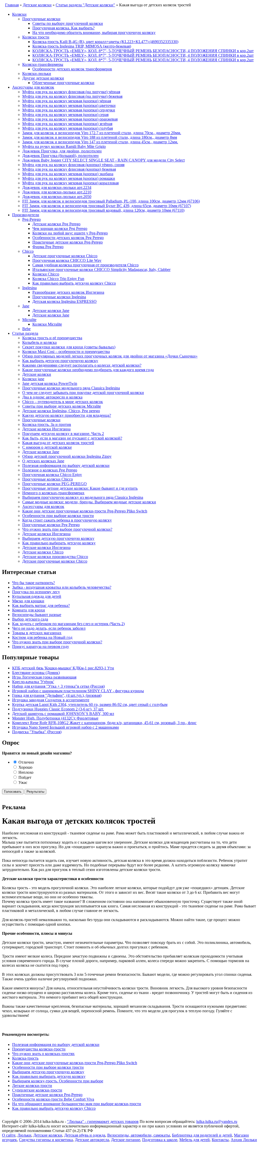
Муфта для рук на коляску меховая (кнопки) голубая (67, 128)
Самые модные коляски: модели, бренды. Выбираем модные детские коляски (89, 502)
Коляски (19, 14)
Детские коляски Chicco (42, 552)
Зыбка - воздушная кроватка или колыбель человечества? (61, 587)
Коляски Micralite (47, 324)
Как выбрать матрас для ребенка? (41, 605)
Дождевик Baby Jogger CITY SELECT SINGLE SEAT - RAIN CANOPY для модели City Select (103, 160)
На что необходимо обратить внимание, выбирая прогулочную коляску (94, 32)
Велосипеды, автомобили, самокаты (138, 1135)
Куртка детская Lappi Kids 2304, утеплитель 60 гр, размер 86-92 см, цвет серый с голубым (89, 704)
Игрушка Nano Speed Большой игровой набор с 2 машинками (65, 727)
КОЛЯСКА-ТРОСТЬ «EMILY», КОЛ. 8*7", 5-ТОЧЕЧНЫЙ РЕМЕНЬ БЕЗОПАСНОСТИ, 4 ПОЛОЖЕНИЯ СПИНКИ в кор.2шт (143, 51)
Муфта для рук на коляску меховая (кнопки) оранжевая (70, 119)
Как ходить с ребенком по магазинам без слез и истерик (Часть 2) (68, 624)
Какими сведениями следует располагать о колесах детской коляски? (81, 365)
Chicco (28, 251)
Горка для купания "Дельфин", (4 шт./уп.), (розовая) (56, 695)
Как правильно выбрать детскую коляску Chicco (74, 283)
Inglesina (29, 288)
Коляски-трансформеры (42, 64)
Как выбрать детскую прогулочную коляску (60, 361)
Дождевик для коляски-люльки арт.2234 (56, 187)
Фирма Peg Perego (47, 247)
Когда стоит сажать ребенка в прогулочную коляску (67, 520)
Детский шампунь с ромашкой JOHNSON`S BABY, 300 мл (63, 713)
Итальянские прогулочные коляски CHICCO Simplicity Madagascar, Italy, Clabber (101, 269)
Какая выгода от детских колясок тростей (58, 443)
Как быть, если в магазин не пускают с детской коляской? (72, 438)
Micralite (29, 319)
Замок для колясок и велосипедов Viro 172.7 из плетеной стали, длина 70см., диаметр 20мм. (101, 133)
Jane (25, 306)
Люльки (24, 1135)
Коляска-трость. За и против (46, 424)
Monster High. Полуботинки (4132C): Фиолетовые (55, 718)
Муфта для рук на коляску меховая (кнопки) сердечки (68, 110)
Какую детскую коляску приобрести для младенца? (66, 415)
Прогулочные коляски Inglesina (59, 297)
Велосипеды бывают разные (36, 614)
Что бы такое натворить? (33, 583)
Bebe (26, 329)
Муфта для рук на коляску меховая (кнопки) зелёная (67, 124)
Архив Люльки (244, 1140)
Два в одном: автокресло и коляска (52, 397)
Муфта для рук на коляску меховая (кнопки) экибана (67, 174)
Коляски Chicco (45, 274)
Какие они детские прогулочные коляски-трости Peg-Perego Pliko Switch (84, 511)
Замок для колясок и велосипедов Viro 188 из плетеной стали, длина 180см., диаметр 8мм (99, 137)
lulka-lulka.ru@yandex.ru (216, 1121)
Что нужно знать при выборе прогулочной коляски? (67, 529)
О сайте (8, 1135)
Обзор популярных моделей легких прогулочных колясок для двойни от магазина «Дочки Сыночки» (110, 356)
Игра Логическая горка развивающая (44, 677)
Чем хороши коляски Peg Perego (59, 228)
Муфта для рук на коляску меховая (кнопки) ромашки (68, 178)
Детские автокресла (92, 1140)
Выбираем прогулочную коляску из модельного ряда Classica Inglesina (82, 497)
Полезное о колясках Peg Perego (49, 470)
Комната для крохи (28, 610)
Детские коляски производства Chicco (55, 556)
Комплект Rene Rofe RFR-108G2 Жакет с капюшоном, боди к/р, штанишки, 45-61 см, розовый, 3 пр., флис (104, 723)
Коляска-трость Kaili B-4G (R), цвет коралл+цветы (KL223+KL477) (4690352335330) (105, 41)
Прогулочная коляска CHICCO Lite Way (66, 260)
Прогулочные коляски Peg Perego (51, 525)
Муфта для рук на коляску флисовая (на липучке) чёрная (71, 92)
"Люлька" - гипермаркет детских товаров (103, 1121)
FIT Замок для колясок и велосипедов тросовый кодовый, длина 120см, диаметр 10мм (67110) (103, 210)
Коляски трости (35, 37)
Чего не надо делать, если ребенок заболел (48, 628)
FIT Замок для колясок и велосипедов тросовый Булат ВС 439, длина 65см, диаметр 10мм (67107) (106, 206)
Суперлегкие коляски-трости (37, 1090)
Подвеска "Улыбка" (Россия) (36, 732)
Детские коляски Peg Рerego (56, 224)
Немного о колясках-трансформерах (53, 493)
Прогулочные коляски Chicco (47, 479)
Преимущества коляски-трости (39, 1049)
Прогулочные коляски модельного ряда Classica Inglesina (71, 388)
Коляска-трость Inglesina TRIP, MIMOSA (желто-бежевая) (81, 46)
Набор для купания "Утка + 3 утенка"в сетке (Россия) (58, 686)
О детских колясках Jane (43, 461)
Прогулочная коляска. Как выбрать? (63, 28)
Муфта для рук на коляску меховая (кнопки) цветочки (69, 105)
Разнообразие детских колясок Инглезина (68, 292)
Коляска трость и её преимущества (52, 338)
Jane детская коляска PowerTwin (49, 383)
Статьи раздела (25, 333)
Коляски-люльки (36, 73)
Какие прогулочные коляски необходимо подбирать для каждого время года (88, 370)
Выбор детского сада (30, 619)
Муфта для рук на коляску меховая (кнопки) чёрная (66, 101)
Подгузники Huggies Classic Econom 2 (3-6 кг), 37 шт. (58, 709)
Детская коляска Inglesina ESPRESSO (64, 301)
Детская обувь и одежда (84, 1135)
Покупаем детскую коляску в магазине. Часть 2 (63, 433)
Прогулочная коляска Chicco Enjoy (52, 474)
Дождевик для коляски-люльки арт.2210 (56, 192)
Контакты (220, 1140)
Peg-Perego (31, 219)
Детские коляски (36, 374)
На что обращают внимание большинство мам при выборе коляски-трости (76, 1104)
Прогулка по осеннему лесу (36, 592)
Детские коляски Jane (50, 310)
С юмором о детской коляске (47, 447)
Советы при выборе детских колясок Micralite (61, 406)
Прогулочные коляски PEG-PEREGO (54, 484)
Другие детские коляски (43, 78)
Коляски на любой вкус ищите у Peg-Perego (70, 233)
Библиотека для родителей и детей (202, 1135)
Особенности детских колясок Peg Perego (68, 237)
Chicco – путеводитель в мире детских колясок (62, 402)
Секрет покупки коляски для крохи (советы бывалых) (68, 347)
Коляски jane (33, 379)
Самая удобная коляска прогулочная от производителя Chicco (85, 265)
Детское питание (125, 1140)
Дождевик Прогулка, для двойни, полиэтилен (62, 151)
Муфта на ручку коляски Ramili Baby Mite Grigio (64, 146)
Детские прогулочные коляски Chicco (64, 256)
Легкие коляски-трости (32, 1085)
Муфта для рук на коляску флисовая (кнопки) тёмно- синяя (73, 165)
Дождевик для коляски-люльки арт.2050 (56, 196)
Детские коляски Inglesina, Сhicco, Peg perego (61, 411)
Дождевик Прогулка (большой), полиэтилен (60, 155)
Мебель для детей (194, 1140)
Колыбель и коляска (39, 342)
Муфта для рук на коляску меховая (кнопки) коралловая (70, 183)
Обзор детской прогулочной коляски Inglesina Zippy (67, 456)
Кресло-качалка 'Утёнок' (33, 682)
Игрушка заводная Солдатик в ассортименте (50, 700)
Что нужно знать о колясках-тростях (43, 1053)
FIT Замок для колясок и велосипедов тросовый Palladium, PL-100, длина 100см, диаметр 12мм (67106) (111, 201)
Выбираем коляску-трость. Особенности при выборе (57, 1081)
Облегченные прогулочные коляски (63, 83)
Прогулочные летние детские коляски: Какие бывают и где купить (80, 488)
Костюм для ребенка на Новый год (42, 637)
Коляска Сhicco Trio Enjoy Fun (58, 278)
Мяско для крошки (28, 601)
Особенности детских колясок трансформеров (72, 69)
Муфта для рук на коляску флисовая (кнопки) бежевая (69, 169)
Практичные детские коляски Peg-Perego (67, 242)
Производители (25, 215)
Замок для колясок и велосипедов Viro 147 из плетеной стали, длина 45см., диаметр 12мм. (100, 142)
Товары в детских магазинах (36, 633)
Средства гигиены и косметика (46, 1140)
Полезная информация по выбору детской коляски (66, 465)
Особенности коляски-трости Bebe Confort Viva (53, 1099)
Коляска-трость (25, 1058)
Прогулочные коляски (41, 19)
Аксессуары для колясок (33, 87)
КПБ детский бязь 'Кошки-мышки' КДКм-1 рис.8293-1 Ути (63, 668)
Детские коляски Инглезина (46, 429)
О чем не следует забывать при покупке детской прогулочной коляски (83, 392)
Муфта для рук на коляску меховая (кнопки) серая (65, 114)
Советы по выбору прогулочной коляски (67, 23)
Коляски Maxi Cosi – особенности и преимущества (66, 351)
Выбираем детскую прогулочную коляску (58, 538)
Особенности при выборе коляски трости (58, 515)
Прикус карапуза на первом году (40, 646)
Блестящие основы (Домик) (36, 672)
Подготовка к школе (159, 1140)
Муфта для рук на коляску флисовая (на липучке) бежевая (72, 96)
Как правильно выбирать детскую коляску (59, 543)
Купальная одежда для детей (36, 596)
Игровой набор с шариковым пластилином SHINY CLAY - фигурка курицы (78, 691)
